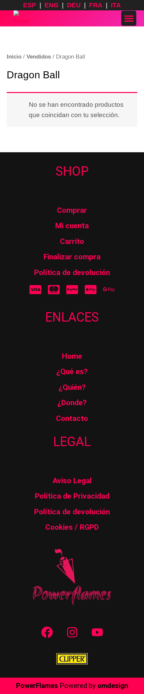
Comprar (72, 210)
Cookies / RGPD (72, 527)
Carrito (72, 241)
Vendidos (38, 56)
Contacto (72, 418)
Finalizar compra (72, 256)
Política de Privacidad (72, 496)
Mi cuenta (72, 225)
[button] (128, 18)
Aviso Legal (72, 480)
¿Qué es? (72, 371)
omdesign (112, 686)
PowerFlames (37, 686)
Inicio (14, 56)
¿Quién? (72, 387)
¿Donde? (72, 402)
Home (72, 356)
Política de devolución (72, 272)
